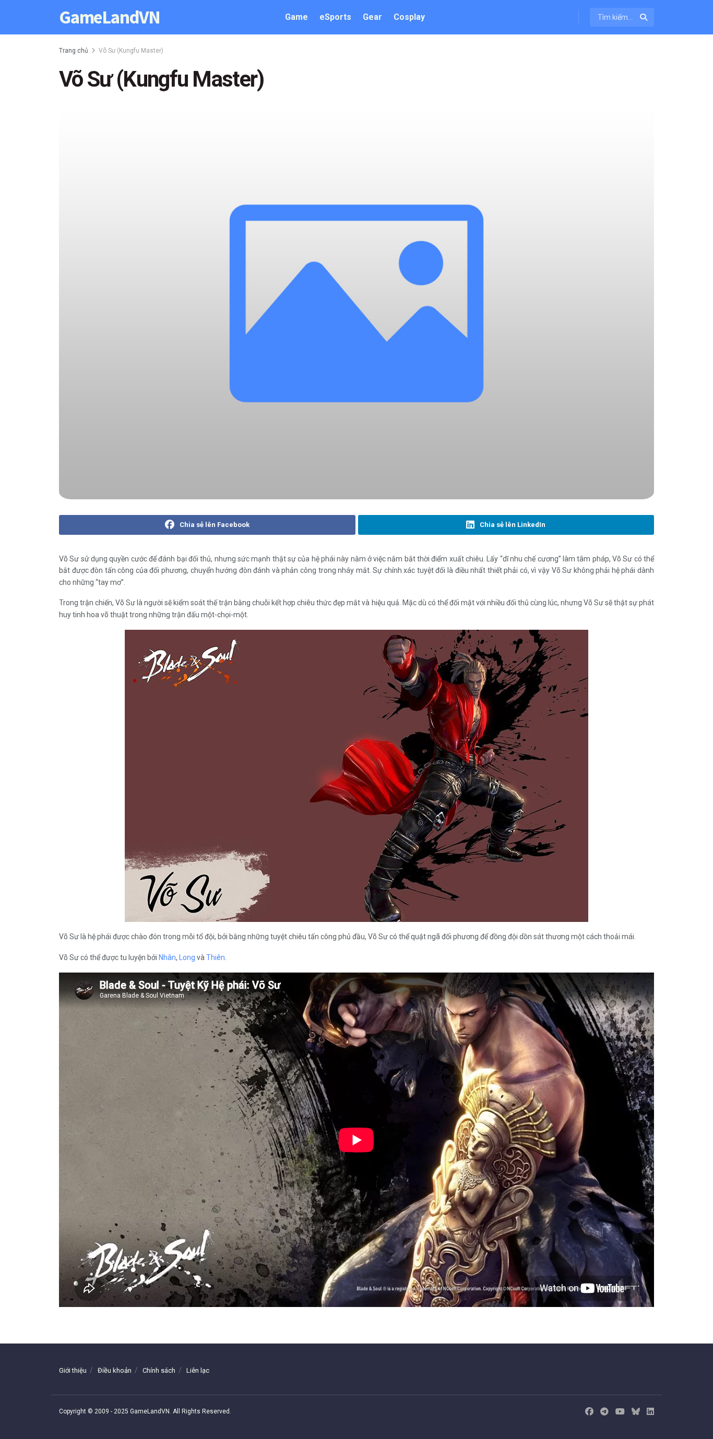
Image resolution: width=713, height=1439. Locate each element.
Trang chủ (73, 50)
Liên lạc (197, 1370)
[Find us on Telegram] (604, 1412)
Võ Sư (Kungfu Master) (131, 50)
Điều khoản (115, 1370)
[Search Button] (644, 17)
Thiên (215, 957)
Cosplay (409, 17)
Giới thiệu (73, 1370)
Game (296, 17)
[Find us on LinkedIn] (650, 1412)
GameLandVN (109, 17)
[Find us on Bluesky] (636, 1412)
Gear (372, 17)
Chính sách (158, 1370)
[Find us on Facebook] (589, 1412)
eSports (335, 17)
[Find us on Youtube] (620, 1412)
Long (187, 957)
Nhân (167, 957)
